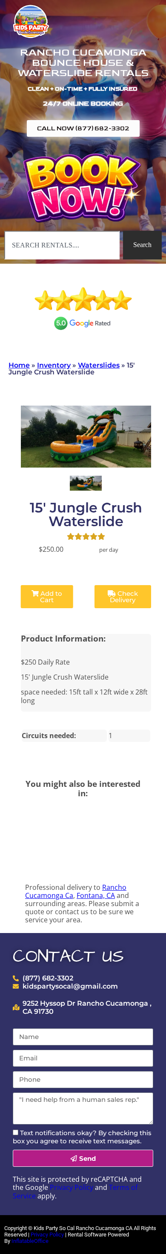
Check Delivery (124, 596)
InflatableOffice (30, 1241)
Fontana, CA (96, 895)
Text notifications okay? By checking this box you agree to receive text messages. (82, 1137)
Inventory (54, 365)
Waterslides (99, 365)
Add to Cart (50, 596)
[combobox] (62, 245)
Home (19, 365)
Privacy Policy (71, 1187)
